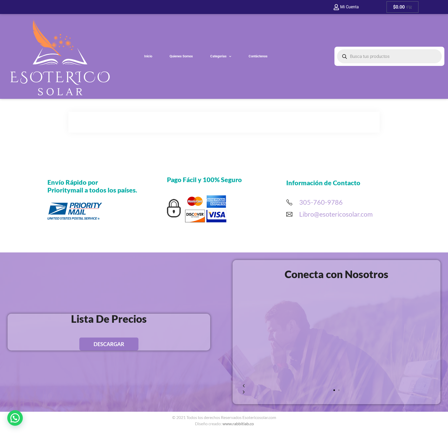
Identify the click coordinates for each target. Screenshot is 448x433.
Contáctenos (258, 56)
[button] (334, 390)
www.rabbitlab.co (238, 423)
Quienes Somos (181, 56)
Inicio (148, 56)
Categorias (218, 56)
